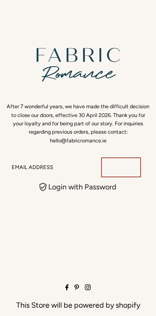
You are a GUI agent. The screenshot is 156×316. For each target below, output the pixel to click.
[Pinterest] (76, 287)
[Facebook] (67, 287)
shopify (128, 305)
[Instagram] (88, 287)
